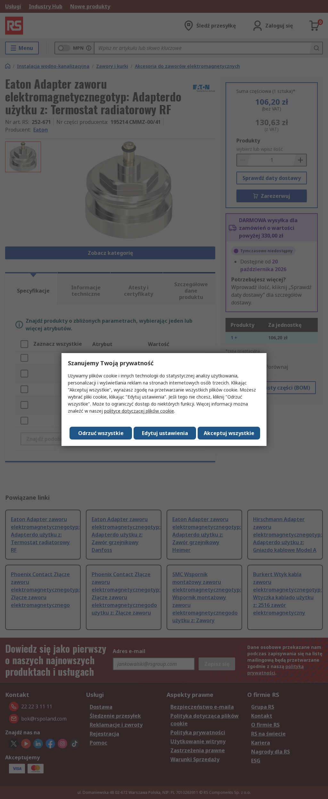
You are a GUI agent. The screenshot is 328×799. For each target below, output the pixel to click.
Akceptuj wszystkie (229, 433)
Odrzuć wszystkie (101, 433)
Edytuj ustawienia (165, 433)
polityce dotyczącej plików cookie (139, 411)
